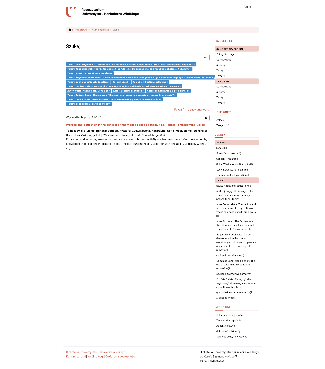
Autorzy (220, 64)
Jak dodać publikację (228, 331)
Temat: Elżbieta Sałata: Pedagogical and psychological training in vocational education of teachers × (124, 86)
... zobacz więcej (225, 297)
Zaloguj (220, 119)
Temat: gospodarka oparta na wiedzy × (89, 103)
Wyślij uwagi (95, 356)
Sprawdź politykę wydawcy (231, 336)
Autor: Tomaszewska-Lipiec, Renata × (168, 90)
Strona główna (80, 29)
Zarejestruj (222, 125)
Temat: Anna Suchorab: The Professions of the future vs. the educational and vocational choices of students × (129, 68)
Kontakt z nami (76, 356)
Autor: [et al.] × (121, 81)
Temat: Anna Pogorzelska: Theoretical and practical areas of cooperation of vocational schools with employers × (131, 64)
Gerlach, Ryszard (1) (227, 158)
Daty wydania (223, 59)
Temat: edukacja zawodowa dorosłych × (89, 73)
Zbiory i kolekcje (225, 54)
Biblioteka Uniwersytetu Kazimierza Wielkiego (95, 352)
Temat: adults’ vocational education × (88, 81)
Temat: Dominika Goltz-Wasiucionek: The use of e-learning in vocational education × (114, 99)
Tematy (220, 75)
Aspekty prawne (225, 325)
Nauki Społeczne (100, 29)
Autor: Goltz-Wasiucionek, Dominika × (88, 90)
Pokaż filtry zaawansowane (192, 109)
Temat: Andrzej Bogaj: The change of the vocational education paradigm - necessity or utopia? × (121, 94)
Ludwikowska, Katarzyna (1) (232, 169)
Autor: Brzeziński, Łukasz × (128, 90)
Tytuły (219, 70)
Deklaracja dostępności (229, 314)
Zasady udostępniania (228, 320)
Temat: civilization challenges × (150, 81)
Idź (205, 57)
